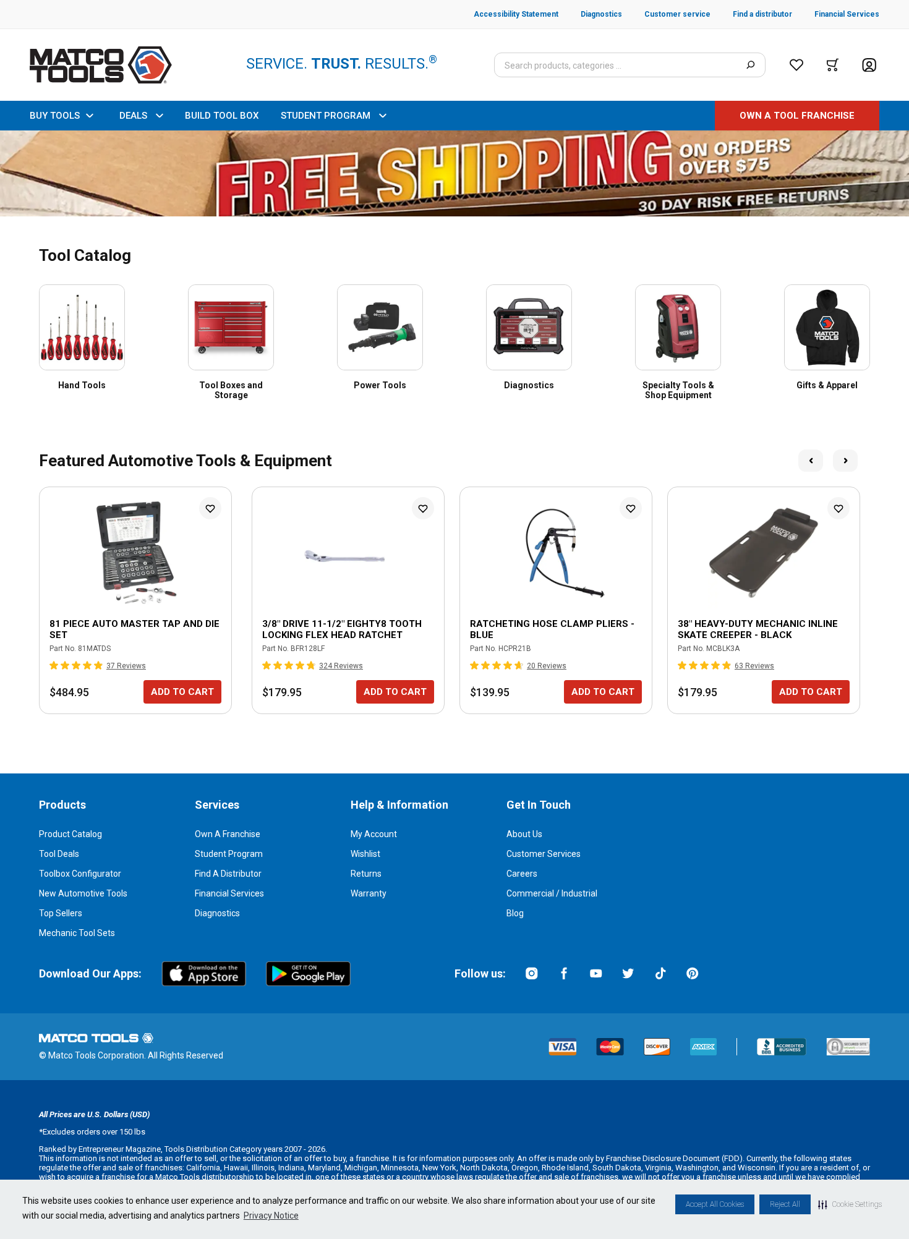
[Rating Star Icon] (54, 665)
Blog (515, 913)
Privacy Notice (271, 1215)
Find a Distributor (228, 874)
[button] (850, 1204)
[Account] (869, 65)
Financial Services (229, 893)
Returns (366, 874)
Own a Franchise (227, 834)
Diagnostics (217, 913)
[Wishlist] (796, 64)
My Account (374, 834)
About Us (524, 834)
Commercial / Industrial (551, 893)
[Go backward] (810, 460)
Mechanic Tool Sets (77, 933)
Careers (521, 874)
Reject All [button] (785, 1204)
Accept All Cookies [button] (715, 1204)
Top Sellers (60, 913)
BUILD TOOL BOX (221, 115)
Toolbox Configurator (80, 874)
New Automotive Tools (83, 893)
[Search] (750, 65)
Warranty (368, 893)
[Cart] (832, 64)
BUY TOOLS (55, 115)
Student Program (229, 854)
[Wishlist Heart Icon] (210, 508)
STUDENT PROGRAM (325, 115)
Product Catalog (70, 834)
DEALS (133, 115)
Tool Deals (59, 854)
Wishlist (365, 854)
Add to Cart (182, 691)
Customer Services (543, 854)
